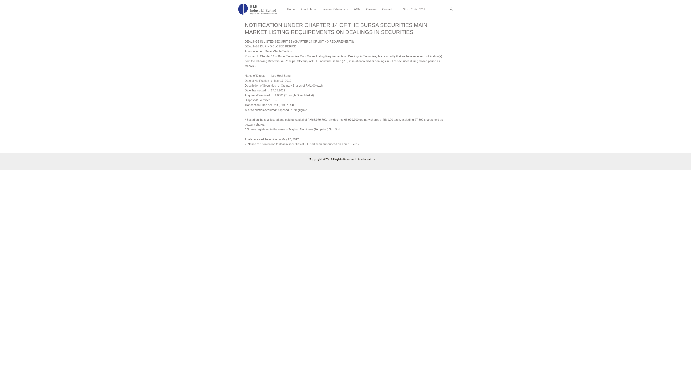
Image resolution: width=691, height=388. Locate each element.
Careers (371, 9)
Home (291, 9)
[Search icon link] (451, 9)
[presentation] (314, 9)
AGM (357, 9)
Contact (387, 9)
